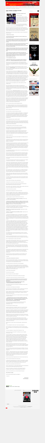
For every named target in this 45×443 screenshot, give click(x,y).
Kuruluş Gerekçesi (24, 0)
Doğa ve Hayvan (13, 8)
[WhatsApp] (10, 386)
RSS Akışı (33, 390)
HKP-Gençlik (19, 0)
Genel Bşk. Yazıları (8, 8)
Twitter (34, 390)
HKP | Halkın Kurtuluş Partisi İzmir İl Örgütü (22, 4)
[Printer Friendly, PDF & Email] (9, 385)
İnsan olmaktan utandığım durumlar (13, 10)
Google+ (37, 390)
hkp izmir (7, 11)
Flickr (34, 392)
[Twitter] (8, 386)
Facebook (36, 390)
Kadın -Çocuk (17, 8)
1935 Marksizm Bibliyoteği (34, 0)
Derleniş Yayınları (15, 0)
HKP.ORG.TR (7, 0)
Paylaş (19, 386)
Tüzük (27, 0)
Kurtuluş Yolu (10, 0)
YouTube (36, 392)
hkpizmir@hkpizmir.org (30, 406)
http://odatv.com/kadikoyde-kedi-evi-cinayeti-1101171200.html (18, 60)
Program (30, 0)
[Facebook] (6, 386)
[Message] (16, 386)
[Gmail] (13, 386)
